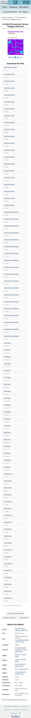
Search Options (23, 7)
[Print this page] (21, 57)
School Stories (23, 618)
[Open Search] (15, 2)
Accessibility (24, 709)
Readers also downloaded (16, 613)
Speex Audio (8, 474)
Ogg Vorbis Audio (9, 81)
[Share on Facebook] (15, 57)
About (5, 7)
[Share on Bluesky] (18, 57)
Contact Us (14, 713)
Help (20, 713)
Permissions (7, 709)
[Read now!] (15, 54)
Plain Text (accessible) (10, 67)
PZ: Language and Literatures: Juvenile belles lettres (21, 649)
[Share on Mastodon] (10, 57)
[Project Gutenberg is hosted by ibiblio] (15, 717)
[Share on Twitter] (12, 57)
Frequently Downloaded (10, 12)
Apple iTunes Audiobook (11, 212)
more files (11, 605)
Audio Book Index (9, 74)
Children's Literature (9, 618)
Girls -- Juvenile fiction (21, 669)
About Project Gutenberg (11, 706)
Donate (26, 2)
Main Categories (24, 12)
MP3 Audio (7, 343)
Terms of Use (15, 709)
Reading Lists (14, 7)
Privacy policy (23, 706)
